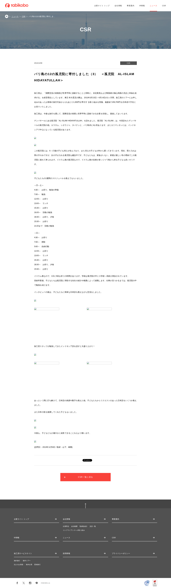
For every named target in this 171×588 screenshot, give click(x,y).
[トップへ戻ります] (6, 17)
